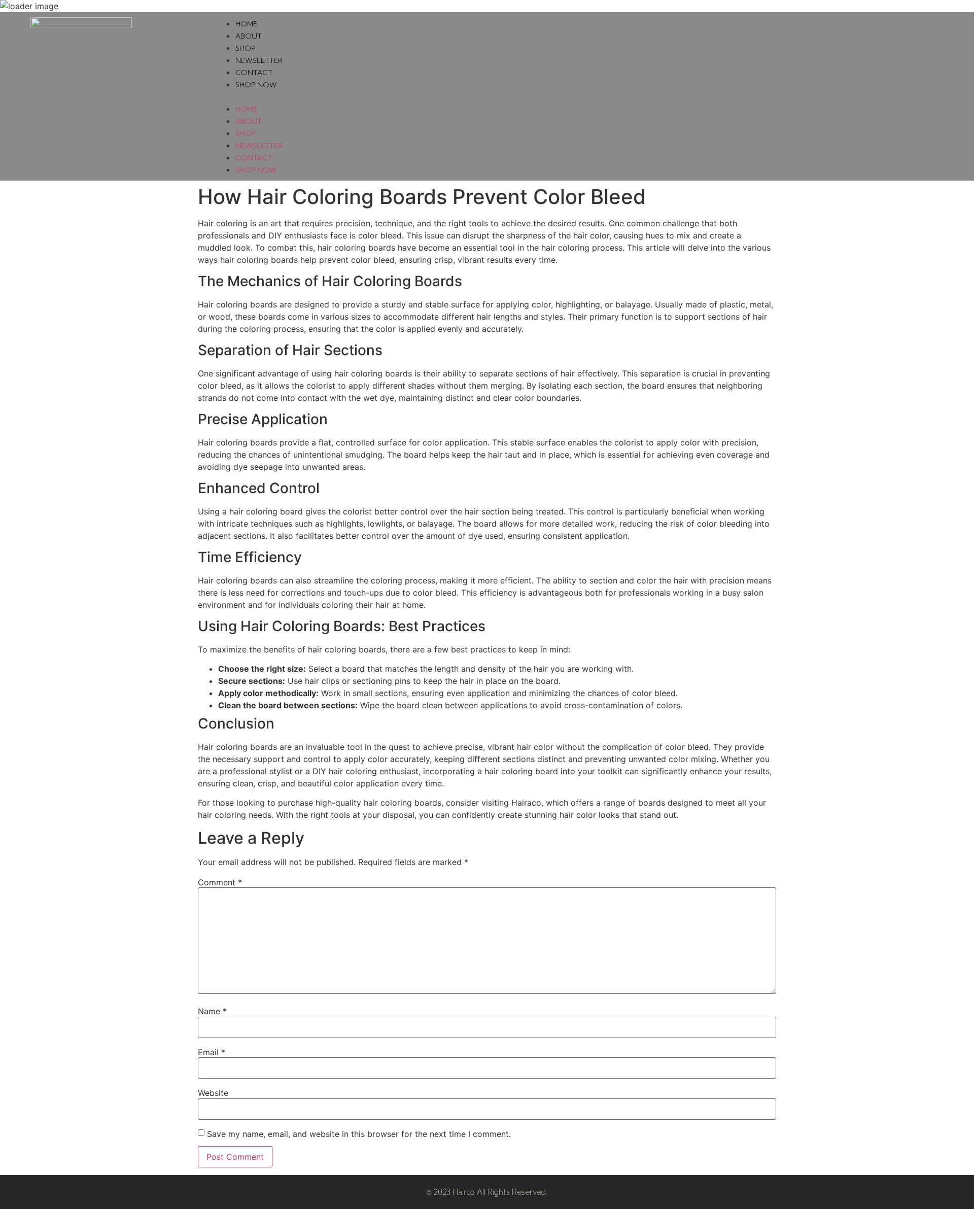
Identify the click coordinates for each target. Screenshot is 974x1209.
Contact (253, 72)
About (248, 36)
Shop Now (256, 84)
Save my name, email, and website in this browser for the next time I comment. (359, 1134)
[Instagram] (923, 96)
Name (212, 1011)
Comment (220, 882)
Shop (245, 48)
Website (213, 1093)
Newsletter (259, 60)
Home (246, 23)
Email (211, 1052)
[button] (555, 96)
